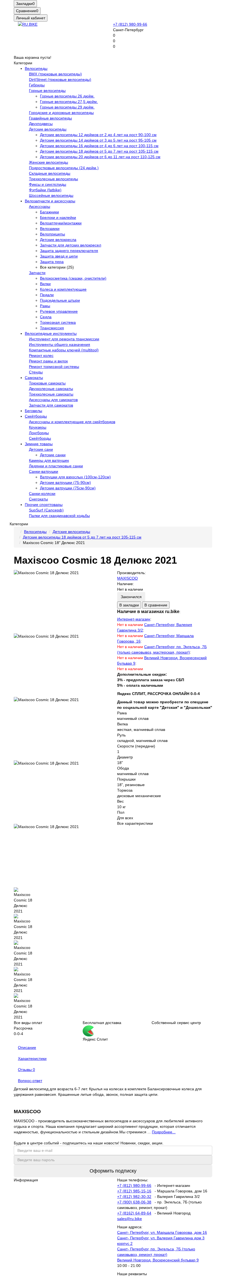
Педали (47, 295)
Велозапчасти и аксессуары (50, 201)
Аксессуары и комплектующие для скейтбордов (72, 422)
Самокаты (34, 377)
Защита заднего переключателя (69, 250)
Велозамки (50, 228)
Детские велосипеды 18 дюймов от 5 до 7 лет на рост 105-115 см (99, 151)
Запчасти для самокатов (51, 405)
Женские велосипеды (48, 162)
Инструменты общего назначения (59, 344)
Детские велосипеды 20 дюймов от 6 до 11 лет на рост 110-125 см (100, 157)
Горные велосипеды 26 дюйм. (67, 96)
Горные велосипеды (47, 90)
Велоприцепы (52, 234)
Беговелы (33, 411)
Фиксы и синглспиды (47, 184)
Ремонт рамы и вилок (48, 361)
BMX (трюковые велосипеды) (55, 74)
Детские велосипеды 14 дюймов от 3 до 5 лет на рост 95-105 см (98, 140)
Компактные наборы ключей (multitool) (64, 350)
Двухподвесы (41, 123)
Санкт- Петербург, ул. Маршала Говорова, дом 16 (162, 1232)
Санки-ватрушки (43, 471)
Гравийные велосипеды (50, 118)
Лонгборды (39, 433)
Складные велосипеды (49, 173)
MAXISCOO (127, 578)
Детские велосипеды (47, 129)
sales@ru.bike (129, 1218)
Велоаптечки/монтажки (61, 223)
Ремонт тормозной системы (54, 366)
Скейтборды (36, 416)
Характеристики (32, 1058)
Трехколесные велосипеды (53, 179)
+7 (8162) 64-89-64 (134, 1213)
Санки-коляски (42, 493)
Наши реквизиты (132, 1274)
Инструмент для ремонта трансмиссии (64, 339)
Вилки (45, 284)
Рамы (45, 306)
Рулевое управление (59, 311)
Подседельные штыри (60, 300)
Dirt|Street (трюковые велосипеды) (60, 79)
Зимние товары (39, 444)
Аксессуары (39, 206)
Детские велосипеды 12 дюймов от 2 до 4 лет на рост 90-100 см (98, 134)
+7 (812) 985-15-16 (134, 1191)
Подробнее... (164, 1132)
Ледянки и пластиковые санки (56, 466)
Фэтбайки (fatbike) (45, 190)
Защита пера (52, 261)
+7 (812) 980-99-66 (130, 24)
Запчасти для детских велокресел (70, 245)
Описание (27, 1047)
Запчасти (37, 272)
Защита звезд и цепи (59, 256)
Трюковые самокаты (47, 383)
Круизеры (37, 427)
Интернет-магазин (133, 619)
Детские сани (41, 449)
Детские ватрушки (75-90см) (65, 482)
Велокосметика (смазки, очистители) (73, 278)
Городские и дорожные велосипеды (61, 112)
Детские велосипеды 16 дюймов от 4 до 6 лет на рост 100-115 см (99, 146)
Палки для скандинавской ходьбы (59, 515)
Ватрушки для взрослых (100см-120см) (75, 477)
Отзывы (26, 1069)
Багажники (49, 212)
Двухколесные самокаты (51, 388)
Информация (26, 1180)
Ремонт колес (41, 355)
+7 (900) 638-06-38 (134, 1202)
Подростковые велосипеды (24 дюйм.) (64, 168)
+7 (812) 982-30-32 (134, 1196)
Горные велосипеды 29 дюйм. (67, 107)
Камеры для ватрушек (49, 460)
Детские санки (53, 455)
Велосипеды (36, 68)
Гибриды (37, 85)
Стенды (36, 372)
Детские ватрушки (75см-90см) (68, 488)
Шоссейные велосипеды (51, 195)
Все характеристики (135, 823)
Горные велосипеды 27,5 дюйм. (69, 101)
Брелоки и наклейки (58, 217)
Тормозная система (58, 322)
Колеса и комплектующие (63, 289)
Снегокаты (38, 499)
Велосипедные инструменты (51, 333)
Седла (46, 317)
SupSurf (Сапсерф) (46, 510)
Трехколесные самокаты (51, 394)
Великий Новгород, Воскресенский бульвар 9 (158, 1260)
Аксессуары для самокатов (53, 399)
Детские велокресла (58, 239)
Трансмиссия (52, 328)
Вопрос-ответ (30, 1080)
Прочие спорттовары (44, 504)
